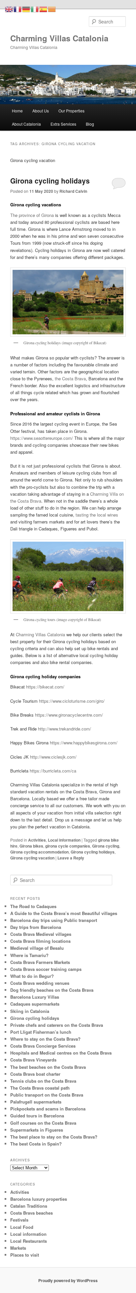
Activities (37, 840)
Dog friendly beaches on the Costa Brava (51, 990)
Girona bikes (31, 846)
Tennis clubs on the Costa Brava (43, 1081)
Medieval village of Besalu (37, 948)
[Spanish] (43, 8)
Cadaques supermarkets (34, 1004)
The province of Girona (32, 215)
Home (17, 110)
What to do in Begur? (32, 976)
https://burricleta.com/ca (53, 771)
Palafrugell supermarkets (35, 1102)
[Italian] (35, 8)
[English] (9, 8)
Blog (90, 124)
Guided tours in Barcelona (37, 1115)
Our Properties (71, 110)
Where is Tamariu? (29, 955)
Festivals (19, 1220)
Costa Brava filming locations (40, 941)
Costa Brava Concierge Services (43, 1046)
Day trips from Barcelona (35, 927)
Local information (64, 840)
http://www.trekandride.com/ (64, 729)
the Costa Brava (69, 378)
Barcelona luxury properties (38, 1199)
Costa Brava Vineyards (33, 1060)
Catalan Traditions (28, 1206)
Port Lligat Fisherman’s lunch (40, 1032)
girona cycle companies (67, 846)
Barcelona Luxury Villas (34, 997)
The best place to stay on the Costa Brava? (53, 1137)
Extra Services (63, 124)
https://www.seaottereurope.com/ (42, 438)
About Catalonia (26, 124)
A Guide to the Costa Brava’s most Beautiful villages (63, 913)
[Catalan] (52, 8)
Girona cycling (105, 846)
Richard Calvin (73, 191)
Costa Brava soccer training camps (46, 969)
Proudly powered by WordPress (68, 1280)
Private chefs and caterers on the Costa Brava (56, 1025)
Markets (18, 1248)
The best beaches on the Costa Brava (48, 1067)
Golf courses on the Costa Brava (43, 1123)
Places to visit (24, 1255)
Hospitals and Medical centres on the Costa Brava (61, 1053)
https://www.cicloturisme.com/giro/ (72, 701)
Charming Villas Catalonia (59, 38)
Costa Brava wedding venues (39, 983)
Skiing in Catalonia (29, 1011)
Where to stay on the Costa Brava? (45, 1039)
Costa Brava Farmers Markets (40, 962)
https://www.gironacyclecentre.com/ (69, 715)
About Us (40, 110)
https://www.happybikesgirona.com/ (84, 742)
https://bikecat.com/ (45, 687)
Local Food (21, 1227)
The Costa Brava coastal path (40, 1088)
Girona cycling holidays (50, 181)
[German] (26, 8)
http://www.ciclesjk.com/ (53, 757)
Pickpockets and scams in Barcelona (47, 1108)
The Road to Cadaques (33, 906)
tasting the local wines (97, 515)
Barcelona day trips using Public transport (53, 920)
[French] (18, 8)
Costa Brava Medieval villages (40, 934)
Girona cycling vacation (32, 858)
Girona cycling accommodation (39, 852)
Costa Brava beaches (31, 1213)
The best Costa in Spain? (36, 1144)
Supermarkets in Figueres (36, 1130)
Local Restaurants (28, 1241)
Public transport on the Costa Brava (46, 1095)
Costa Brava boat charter (35, 1074)
